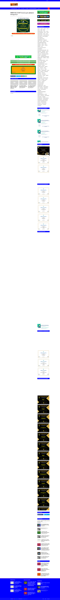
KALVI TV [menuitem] (39, 8)
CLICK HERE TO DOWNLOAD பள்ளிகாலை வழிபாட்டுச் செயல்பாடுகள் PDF (23, 33)
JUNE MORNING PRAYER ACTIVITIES (45, 56)
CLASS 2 (47, 33)
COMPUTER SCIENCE (44, 70)
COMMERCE (39, 79)
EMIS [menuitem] (19, 8)
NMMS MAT (39, 46)
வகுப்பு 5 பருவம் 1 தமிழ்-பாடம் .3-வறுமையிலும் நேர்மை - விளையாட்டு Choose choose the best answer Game (31, 593)
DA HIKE (39, 61)
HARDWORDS (43, 51)
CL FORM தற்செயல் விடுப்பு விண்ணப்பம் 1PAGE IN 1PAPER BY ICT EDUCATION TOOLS (45, 532)
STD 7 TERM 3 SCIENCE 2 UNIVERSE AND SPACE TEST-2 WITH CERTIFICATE (18, 590)
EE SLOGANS (41, 67)
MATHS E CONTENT (40, 33)
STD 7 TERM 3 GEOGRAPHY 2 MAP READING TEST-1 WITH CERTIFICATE (32, 86)
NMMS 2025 (44, 61)
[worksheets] (40, 516)
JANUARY (48, 57)
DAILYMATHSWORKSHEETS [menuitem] (33, 8)
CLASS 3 (47, 31)
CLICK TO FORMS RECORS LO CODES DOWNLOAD (23, 64)
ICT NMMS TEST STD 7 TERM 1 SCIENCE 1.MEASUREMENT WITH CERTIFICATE (45, 540)
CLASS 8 (42, 28)
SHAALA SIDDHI (39, 96)
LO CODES (39, 89)
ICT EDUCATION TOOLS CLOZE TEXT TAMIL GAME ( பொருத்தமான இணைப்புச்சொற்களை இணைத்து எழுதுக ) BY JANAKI (45, 574)
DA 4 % (48, 70)
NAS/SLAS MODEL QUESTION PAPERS (42, 50)
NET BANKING (39, 90)
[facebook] (46, 0)
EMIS (47, 50)
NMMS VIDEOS (39, 51)
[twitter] (47, 0)
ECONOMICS (42, 79)
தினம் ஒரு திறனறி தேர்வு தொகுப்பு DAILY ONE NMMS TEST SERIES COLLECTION (45, 525)
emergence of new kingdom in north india (42, 100)
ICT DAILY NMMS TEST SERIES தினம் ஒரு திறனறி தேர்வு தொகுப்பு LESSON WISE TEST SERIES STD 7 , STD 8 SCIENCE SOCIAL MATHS (45, 548)
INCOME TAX (41, 71)
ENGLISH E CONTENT (40, 31)
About (13, 0)
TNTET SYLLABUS (40, 75)
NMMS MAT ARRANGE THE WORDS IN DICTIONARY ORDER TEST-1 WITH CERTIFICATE (14, 87)
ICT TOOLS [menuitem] (22, 8)
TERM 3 (38, 41)
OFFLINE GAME (46, 71)
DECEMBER (44, 57)
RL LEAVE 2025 (42, 95)
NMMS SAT (44, 41)
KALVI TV (39, 28)
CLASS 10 (45, 28)
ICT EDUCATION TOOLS (13, 16)
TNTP (38, 67)
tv (43, 76)
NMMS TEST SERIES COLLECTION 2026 (45, 521)
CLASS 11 (39, 56)
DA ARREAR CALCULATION (41, 66)
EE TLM (41, 61)
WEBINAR (47, 75)
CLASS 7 (44, 31)
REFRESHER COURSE (40, 57)
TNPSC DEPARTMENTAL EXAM (41, 62)
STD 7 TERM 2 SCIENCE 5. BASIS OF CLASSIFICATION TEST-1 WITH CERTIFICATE (45, 557)
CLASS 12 (47, 51)
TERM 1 (41, 41)
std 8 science (39, 81)
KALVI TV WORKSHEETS (40, 32)
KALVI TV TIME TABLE (40, 37)
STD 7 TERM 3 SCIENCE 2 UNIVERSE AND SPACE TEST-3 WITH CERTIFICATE (23, 86)
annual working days (45, 99)
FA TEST (47, 60)
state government (40, 104)
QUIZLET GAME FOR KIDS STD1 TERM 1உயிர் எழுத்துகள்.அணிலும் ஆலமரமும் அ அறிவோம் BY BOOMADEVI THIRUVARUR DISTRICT (45, 565)
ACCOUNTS (43, 65)
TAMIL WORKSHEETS (43, 55)
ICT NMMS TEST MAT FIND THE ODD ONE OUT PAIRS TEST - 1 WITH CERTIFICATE (45, 536)
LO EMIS (39, 80)
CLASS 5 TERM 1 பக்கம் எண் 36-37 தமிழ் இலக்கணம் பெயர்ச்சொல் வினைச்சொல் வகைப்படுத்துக (32, 589)
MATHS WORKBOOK (43, 89)
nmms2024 (39, 55)
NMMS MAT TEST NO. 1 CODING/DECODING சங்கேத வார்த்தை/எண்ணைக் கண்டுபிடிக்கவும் (45, 553)
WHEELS (39, 52)
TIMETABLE (46, 66)
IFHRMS (38, 71)
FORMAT (46, 79)
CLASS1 (44, 85)
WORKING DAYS (44, 80)
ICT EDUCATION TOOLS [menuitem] (14, 8)
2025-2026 (43, 81)
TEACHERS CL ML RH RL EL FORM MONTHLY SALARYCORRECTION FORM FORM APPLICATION (45, 544)
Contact (16, 0)
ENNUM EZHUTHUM (43, 52)
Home (11, 0)
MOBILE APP (39, 70)
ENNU (47, 52)
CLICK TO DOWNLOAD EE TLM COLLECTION (23, 62)
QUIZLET (45, 67)
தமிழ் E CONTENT (40, 36)
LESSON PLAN (39, 65)
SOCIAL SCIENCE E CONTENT (41, 38)
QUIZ (42, 46)
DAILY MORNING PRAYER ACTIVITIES (42, 42)
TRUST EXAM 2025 (40, 99)
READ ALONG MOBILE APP (41, 94)
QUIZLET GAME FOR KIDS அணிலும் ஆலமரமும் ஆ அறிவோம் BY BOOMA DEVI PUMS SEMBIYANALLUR (45, 569)
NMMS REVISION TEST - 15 (44, 528)
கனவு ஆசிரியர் (44, 104)
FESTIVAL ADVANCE (46, 86)
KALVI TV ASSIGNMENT (45, 36)
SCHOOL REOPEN (47, 95)
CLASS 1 (45, 32)
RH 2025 (46, 94)
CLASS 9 (47, 28)
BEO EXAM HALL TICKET (40, 84)
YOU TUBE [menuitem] (27, 8)
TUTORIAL (44, 75)
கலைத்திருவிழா (39, 105)
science (47, 41)
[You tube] (47, 516)
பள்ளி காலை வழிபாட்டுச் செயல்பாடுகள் (42, 47)
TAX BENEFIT (43, 96)
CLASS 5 (48, 32)
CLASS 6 (44, 33)
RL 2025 (39, 95)
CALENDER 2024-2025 (40, 85)
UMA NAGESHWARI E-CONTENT (41, 60)
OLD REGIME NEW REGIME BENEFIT (42, 91)
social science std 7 (40, 76)
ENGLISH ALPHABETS (40, 86)
